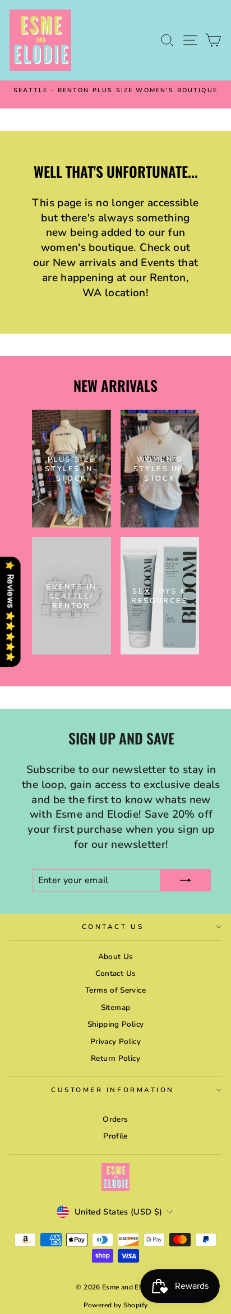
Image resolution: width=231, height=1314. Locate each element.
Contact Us (113, 926)
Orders (115, 1119)
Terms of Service (115, 990)
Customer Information (112, 1089)
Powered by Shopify (116, 1305)
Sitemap (116, 1007)
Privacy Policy (115, 1041)
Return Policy (115, 1058)
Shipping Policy (115, 1024)
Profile (115, 1136)
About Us (115, 956)
